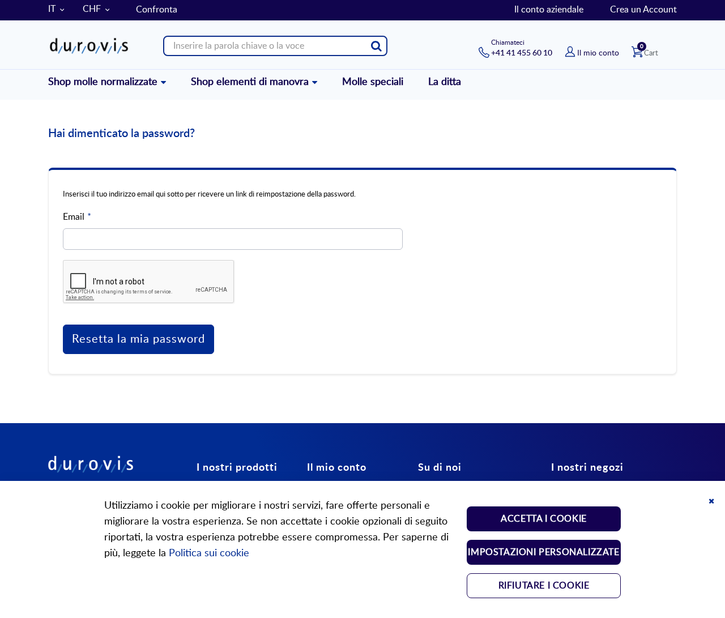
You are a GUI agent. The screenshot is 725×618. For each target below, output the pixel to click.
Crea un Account (643, 9)
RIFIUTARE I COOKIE (544, 585)
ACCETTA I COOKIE (544, 518)
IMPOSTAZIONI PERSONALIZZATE (543, 552)
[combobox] (275, 46)
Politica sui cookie (209, 553)
